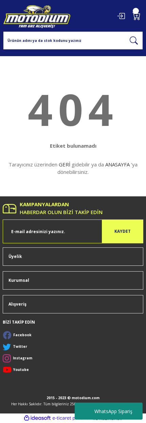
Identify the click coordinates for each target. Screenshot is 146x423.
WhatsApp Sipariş (113, 411)
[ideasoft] (37, 418)
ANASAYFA (117, 164)
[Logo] (36, 15)
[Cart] (136, 16)
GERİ (64, 164)
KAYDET (122, 231)
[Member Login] (121, 16)
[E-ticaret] (72, 418)
